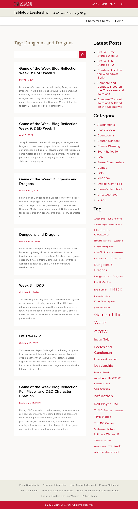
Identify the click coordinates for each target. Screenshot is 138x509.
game (111, 301)
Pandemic (99, 383)
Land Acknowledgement (83, 485)
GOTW (101, 332)
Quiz (108, 384)
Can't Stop (102, 252)
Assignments (106, 125)
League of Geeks (102, 372)
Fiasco (116, 289)
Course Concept (108, 141)
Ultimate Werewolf (106, 434)
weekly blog (100, 446)
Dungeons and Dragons (39, 234)
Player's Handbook (110, 189)
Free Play (100, 301)
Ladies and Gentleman (103, 350)
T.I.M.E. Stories (103, 410)
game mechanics (102, 307)
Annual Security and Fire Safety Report (97, 490)
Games (102, 167)
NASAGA (103, 178)
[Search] (122, 4)
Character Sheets (98, 21)
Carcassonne (117, 253)
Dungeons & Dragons (103, 267)
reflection (103, 396)
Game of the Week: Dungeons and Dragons (48, 181)
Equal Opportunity (29, 485)
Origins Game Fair (109, 184)
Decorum (116, 258)
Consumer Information (54, 485)
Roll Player (102, 404)
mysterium (114, 377)
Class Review (106, 130)
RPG (115, 404)
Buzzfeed (118, 240)
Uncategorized (107, 194)
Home (119, 21)
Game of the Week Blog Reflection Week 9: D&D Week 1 (48, 70)
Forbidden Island (102, 296)
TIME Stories (102, 417)
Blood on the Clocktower (102, 232)
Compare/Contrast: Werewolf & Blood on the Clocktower (110, 103)
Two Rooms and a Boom (104, 429)
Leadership (103, 365)
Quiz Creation (102, 388)
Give (112, 4)
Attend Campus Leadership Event (108, 225)
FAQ (100, 157)
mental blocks (100, 378)
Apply (95, 4)
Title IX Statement (28, 490)
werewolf (114, 446)
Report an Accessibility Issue (57, 490)
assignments (115, 218)
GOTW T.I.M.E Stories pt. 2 (106, 63)
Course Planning (108, 146)
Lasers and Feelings (105, 358)
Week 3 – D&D (31, 285)
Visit (104, 4)
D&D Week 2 (30, 336)
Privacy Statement (109, 485)
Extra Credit (100, 289)
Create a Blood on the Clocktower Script (109, 73)
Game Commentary (110, 162)
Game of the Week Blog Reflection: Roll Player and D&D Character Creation (48, 391)
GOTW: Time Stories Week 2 (107, 54)
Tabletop (119, 410)
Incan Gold (102, 340)
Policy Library (89, 496)
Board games (102, 240)
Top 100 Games (104, 423)
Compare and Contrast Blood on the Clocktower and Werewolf (110, 88)
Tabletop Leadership (31, 12)
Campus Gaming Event (103, 247)
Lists (100, 173)
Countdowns (105, 135)
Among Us (99, 218)
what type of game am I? (106, 452)
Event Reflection (108, 151)
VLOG (101, 200)
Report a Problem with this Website (60, 496)
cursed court (101, 258)
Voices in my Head (103, 440)
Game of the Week (108, 319)
